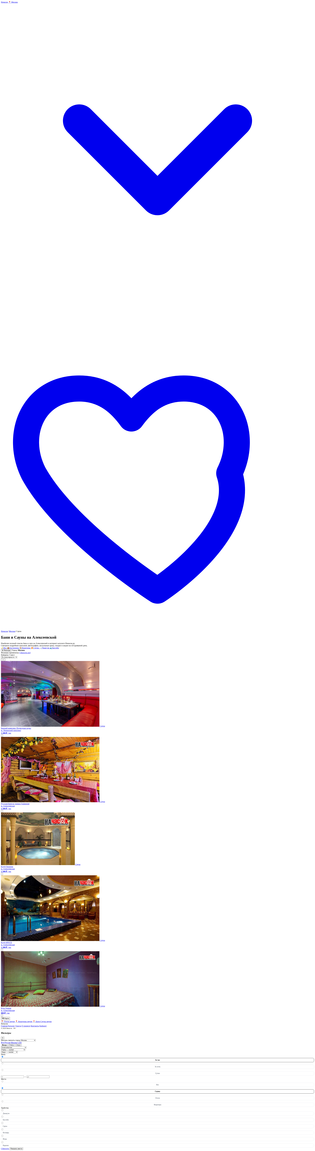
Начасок (4, 631)
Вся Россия (5, 1043)
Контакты (35, 1026)
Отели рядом (8, 1021)
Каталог (11, 1026)
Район (11, 1045)
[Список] (2, 659)
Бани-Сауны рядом (42, 1021)
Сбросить (5, 1149)
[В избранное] (2, 735)
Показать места (16, 1149)
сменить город (14, 1040)
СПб (20, 1043)
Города (18, 1026)
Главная (4, 1026)
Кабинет (43, 1026)
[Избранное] (157, 629)
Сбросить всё (25, 653)
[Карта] (4, 659)
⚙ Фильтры (6, 650)
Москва (12, 631)
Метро (4, 1045)
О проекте (26, 1026)
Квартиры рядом (23, 1021)
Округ (18, 1045)
